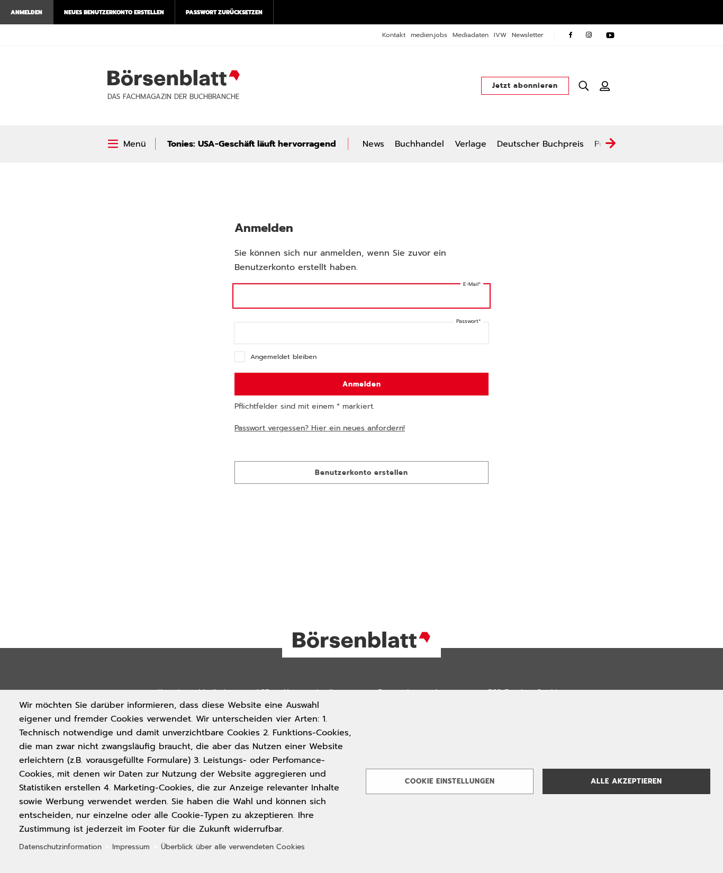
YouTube (610, 35)
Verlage (470, 144)
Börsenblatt (173, 78)
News (373, 144)
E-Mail (470, 284)
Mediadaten (471, 35)
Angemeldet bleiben (283, 357)
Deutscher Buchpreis (540, 144)
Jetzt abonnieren (525, 85)
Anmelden (26, 12)
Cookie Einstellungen (450, 781)
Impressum (131, 846)
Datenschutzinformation (60, 846)
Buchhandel (419, 144)
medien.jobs (429, 35)
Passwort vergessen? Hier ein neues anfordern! (319, 428)
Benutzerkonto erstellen (361, 472)
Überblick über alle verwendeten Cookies (233, 846)
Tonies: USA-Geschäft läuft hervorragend (251, 144)
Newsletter (528, 35)
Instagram (589, 35)
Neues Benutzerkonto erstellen (114, 12)
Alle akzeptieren (626, 781)
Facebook (570, 35)
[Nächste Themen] (610, 144)
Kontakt (393, 35)
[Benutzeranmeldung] (605, 85)
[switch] (126, 144)
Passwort (467, 321)
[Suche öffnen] (583, 85)
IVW (500, 35)
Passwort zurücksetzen (224, 12)
